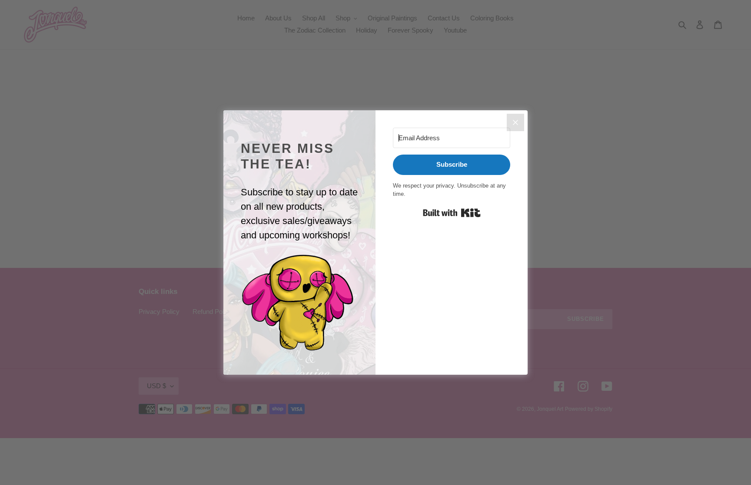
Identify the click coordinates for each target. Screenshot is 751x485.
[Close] (515, 122)
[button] (299, 303)
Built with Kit (452, 213)
